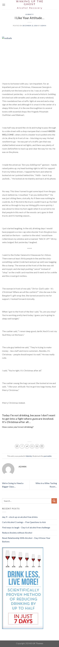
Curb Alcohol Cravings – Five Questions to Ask (24, 522)
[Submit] (54, 501)
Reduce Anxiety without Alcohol (17, 532)
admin (43, 25)
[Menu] (3, 4)
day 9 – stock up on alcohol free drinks (20, 517)
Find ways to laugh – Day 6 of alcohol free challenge (26, 527)
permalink (48, 456)
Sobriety (29, 14)
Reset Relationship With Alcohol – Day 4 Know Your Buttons (26, 540)
